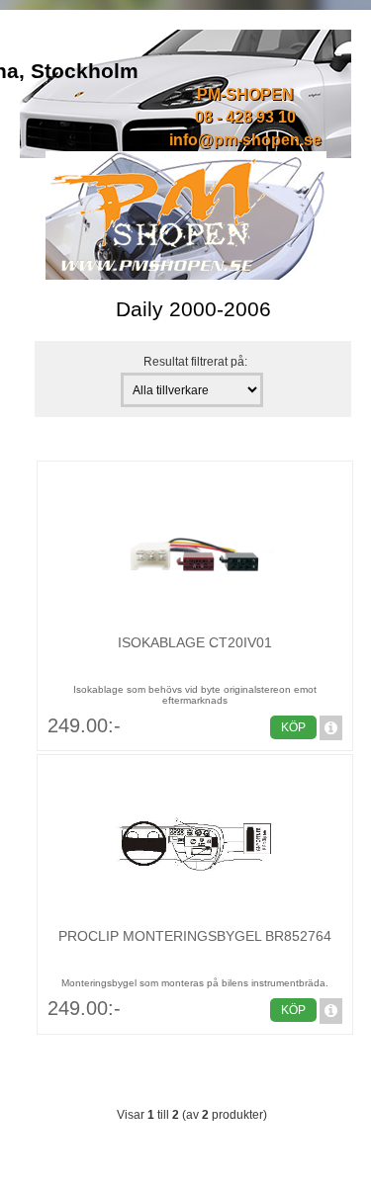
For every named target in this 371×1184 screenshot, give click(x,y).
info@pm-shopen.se (245, 139)
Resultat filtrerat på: (195, 361)
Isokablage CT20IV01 (195, 642)
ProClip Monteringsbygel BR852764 (194, 936)
